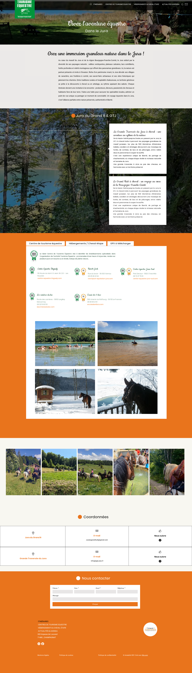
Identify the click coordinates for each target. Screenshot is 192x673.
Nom (76, 588)
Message (55, 595)
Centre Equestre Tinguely (48, 268)
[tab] (45, 243)
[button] (98, 4)
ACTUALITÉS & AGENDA (48, 631)
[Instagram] (39, 643)
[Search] (182, 4)
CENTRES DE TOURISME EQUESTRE (52, 625)
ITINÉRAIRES (43, 621)
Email (98, 588)
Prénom (55, 588)
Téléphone (121, 588)
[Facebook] (160, 540)
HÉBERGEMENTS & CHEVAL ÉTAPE (52, 628)
